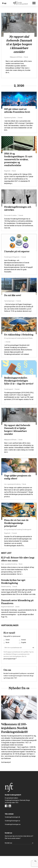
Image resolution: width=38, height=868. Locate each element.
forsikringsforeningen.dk (12, 817)
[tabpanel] (19, 43)
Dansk (8, 640)
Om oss (7, 670)
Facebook (6, 806)
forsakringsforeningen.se (12, 824)
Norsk (7, 642)
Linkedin (10, 806)
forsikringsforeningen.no (12, 820)
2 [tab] (19, 15)
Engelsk (23, 642)
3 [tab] (22, 15)
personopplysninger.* (10, 658)
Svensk (23, 640)
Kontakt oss (8, 843)
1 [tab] (16, 15)
